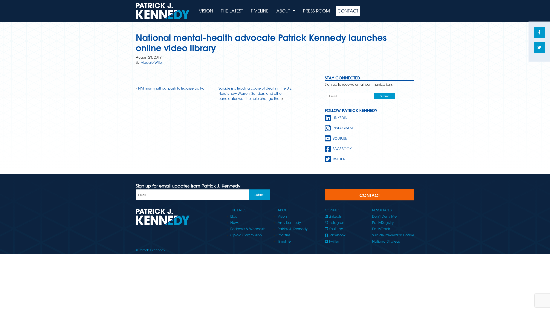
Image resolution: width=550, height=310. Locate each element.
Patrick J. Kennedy (293, 229)
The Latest (232, 11)
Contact (348, 11)
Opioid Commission (246, 235)
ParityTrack (381, 229)
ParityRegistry (383, 222)
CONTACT (369, 195)
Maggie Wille (151, 62)
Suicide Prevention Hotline (393, 235)
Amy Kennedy (289, 222)
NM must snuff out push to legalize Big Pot (171, 88)
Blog (233, 216)
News (234, 222)
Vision (206, 11)
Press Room (316, 11)
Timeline (260, 11)
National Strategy (386, 241)
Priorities (284, 235)
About (284, 11)
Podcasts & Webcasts (247, 229)
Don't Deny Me (384, 216)
